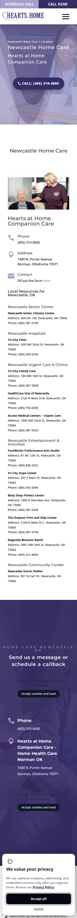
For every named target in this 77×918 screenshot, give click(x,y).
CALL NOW (57, 4)
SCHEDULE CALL (19, 4)
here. (47, 280)
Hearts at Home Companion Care (30, 37)
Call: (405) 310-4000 (40, 83)
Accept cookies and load (39, 694)
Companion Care (31, 223)
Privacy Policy (43, 887)
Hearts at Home (29, 218)
